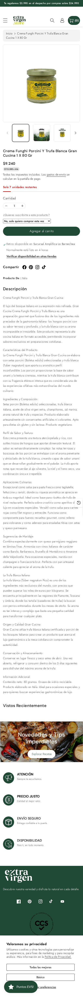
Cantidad (9, 198)
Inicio (9, 33)
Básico (40, 977)
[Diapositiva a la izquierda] (7, 133)
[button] (7, 20)
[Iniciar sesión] (62, 20)
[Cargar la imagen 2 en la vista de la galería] (41, 133)
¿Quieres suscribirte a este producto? (26, 215)
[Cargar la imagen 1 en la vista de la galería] (20, 133)
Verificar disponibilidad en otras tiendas (31, 256)
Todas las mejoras (40, 967)
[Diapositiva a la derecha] (75, 133)
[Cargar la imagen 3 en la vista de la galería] (62, 133)
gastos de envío (56, 174)
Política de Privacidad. (58, 957)
